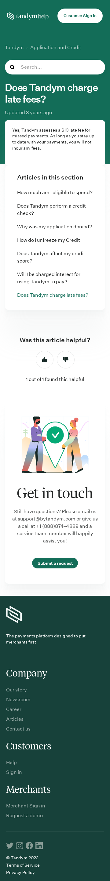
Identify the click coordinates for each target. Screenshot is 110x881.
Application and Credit (55, 47)
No (66, 359)
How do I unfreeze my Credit (48, 240)
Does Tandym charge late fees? (52, 295)
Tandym (14, 47)
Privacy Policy (20, 872)
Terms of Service (23, 865)
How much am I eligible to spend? (55, 192)
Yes (44, 359)
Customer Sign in (80, 15)
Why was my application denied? (54, 227)
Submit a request (55, 563)
